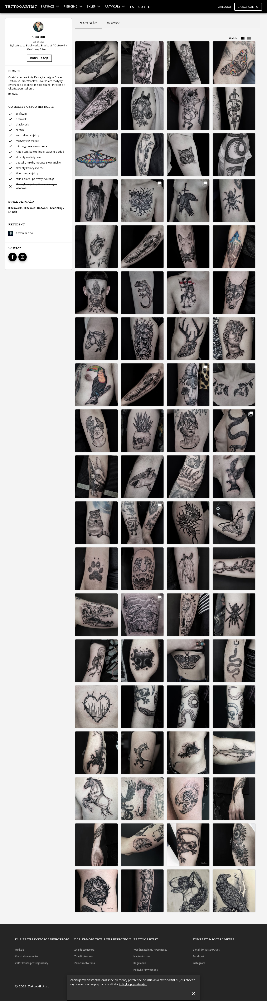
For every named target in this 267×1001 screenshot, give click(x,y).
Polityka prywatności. (133, 984)
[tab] (88, 23)
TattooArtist (21, 6)
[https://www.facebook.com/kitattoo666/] (12, 257)
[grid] (242, 38)
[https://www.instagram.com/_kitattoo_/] (22, 257)
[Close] (193, 993)
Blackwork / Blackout (22, 208)
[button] (225, 7)
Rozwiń (13, 94)
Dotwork (43, 208)
